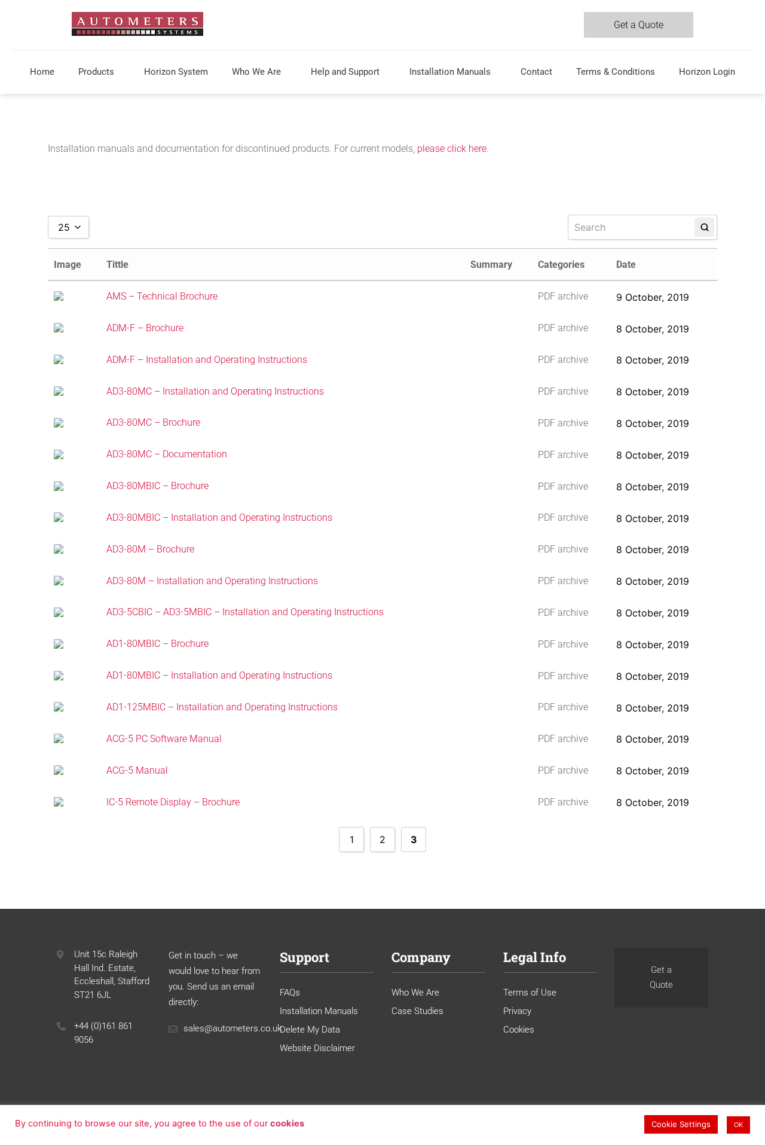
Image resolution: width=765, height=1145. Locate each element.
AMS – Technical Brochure (162, 296)
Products (96, 71)
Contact (536, 71)
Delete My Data (310, 1029)
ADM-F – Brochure (144, 328)
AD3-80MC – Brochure (153, 423)
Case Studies (417, 1011)
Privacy (517, 1011)
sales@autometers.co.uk (232, 1028)
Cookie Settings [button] (681, 1124)
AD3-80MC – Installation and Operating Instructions (215, 391)
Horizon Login (707, 71)
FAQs (290, 992)
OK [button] (738, 1124)
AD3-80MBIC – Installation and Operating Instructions (219, 517)
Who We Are (256, 71)
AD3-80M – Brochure (150, 549)
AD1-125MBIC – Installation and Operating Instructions (222, 707)
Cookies (518, 1029)
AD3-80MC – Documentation (166, 454)
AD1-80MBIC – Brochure (157, 644)
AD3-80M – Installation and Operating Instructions (212, 581)
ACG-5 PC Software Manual (164, 738)
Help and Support (345, 71)
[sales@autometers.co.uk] (173, 1029)
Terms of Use (529, 992)
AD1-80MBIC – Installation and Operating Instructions (219, 676)
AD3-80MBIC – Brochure (157, 486)
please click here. (453, 148)
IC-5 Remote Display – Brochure (173, 802)
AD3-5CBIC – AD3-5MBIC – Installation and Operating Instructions (245, 612)
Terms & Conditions (615, 71)
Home (42, 71)
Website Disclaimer (317, 1048)
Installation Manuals (450, 71)
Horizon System (176, 71)
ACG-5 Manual (137, 770)
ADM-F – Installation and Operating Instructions (206, 359)
